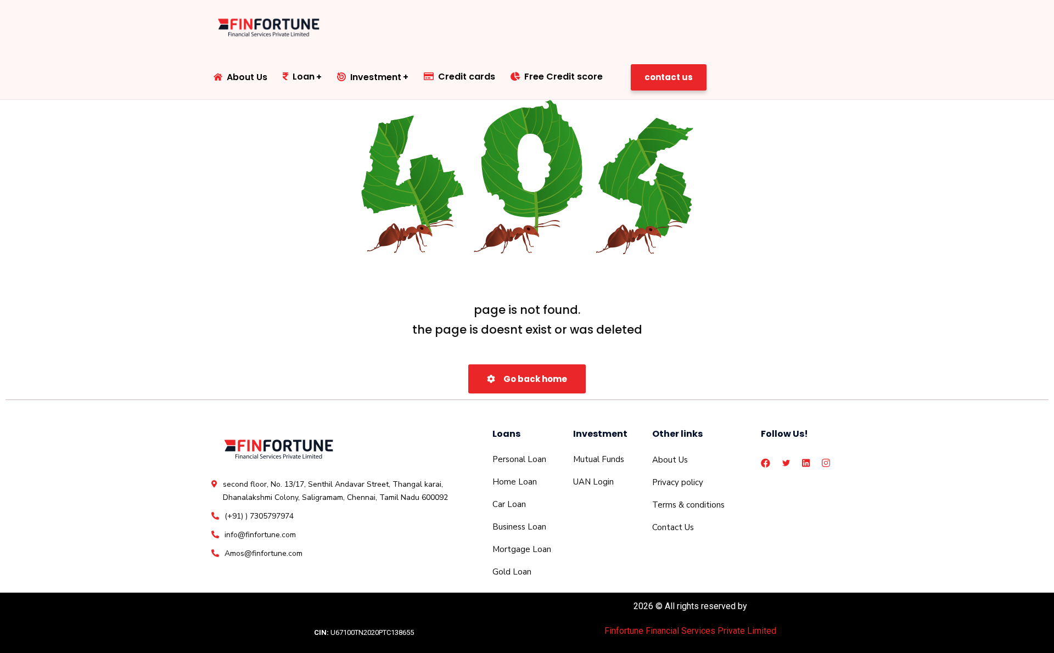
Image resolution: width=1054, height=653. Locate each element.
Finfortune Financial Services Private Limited (690, 631)
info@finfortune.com (260, 535)
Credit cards (466, 76)
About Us (247, 77)
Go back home (534, 379)
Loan (304, 76)
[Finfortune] (270, 27)
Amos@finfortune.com (263, 553)
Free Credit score (563, 76)
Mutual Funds (598, 459)
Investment (375, 77)
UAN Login (593, 481)
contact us (668, 77)
